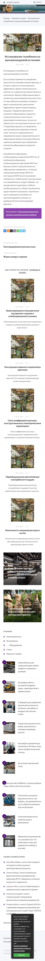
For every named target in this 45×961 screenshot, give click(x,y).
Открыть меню (12, 2)
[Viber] (14, 230)
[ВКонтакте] (4, 230)
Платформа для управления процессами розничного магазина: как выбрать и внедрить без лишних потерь (29, 708)
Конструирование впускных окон (19, 247)
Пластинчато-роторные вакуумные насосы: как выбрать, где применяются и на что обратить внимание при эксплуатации (29, 801)
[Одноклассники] (8, 230)
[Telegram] (24, 230)
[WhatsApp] (17, 230)
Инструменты (12, 641)
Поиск (38, 2)
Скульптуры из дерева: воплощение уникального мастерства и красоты (22, 611)
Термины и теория (14, 654)
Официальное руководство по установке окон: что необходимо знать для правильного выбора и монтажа (29, 842)
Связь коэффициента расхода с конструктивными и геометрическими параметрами (22, 423)
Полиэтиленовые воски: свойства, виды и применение (28, 820)
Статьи (9, 650)
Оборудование (15, 645)
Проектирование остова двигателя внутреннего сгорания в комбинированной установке (22, 314)
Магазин (7, 923)
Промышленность (13, 637)
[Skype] (21, 230)
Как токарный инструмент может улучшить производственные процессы (23, 865)
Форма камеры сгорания (15, 257)
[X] (11, 230)
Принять (21, 955)
